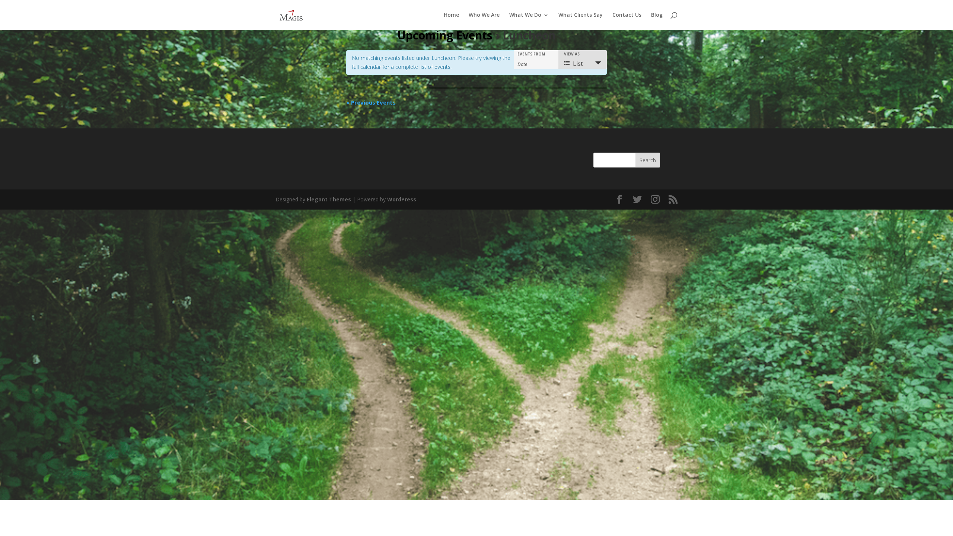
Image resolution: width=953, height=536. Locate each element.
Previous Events (371, 102)
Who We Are (484, 15)
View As (572, 54)
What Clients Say (580, 15)
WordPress (401, 199)
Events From (531, 54)
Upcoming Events (445, 35)
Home (451, 15)
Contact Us (626, 15)
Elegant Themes (329, 199)
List (578, 64)
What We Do (525, 15)
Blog (657, 15)
